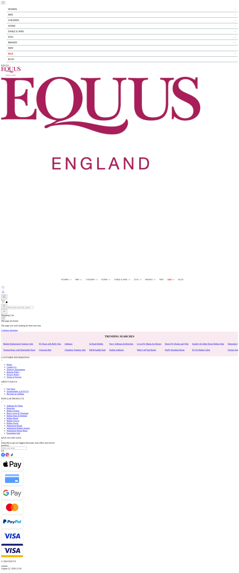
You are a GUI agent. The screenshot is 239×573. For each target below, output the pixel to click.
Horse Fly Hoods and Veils (177, 344)
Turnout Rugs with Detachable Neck (19, 350)
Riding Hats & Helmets (17, 416)
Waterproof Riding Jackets (18, 428)
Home (9, 364)
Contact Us (11, 367)
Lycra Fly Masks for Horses (149, 344)
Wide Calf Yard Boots (146, 350)
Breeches (11, 408)
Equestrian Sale (13, 433)
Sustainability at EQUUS (18, 391)
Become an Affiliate (15, 394)
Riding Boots (12, 418)
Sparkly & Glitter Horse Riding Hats (208, 344)
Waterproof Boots (14, 426)
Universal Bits (45, 350)
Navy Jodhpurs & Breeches (121, 344)
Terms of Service (14, 377)
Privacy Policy (13, 374)
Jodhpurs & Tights (15, 406)
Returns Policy (13, 372)
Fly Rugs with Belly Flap (50, 344)
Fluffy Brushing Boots (175, 350)
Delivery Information (16, 369)
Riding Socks (12, 423)
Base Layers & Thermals (17, 413)
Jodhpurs (68, 344)
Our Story (11, 389)
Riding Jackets (13, 411)
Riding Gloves (13, 421)
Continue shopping (9, 330)
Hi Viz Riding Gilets (201, 350)
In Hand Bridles (96, 344)
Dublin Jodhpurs (116, 350)
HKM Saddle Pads (97, 350)
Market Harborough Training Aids (18, 344)
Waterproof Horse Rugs (17, 431)
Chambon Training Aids (75, 350)
